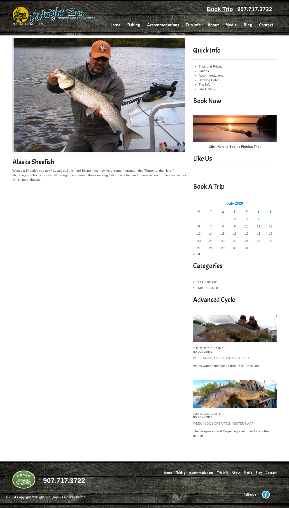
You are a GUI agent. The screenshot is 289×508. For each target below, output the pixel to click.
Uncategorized (207, 288)
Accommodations (163, 25)
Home (114, 25)
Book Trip (220, 9)
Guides (204, 71)
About (213, 25)
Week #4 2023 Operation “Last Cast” (221, 358)
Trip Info (193, 25)
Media (231, 25)
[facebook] (266, 494)
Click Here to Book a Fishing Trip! (235, 146)
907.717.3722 (254, 9)
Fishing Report (207, 282)
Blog (248, 25)
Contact (266, 25)
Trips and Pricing (211, 66)
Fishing (133, 25)
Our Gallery (207, 89)
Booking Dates (209, 80)
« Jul (196, 254)
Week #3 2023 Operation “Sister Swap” (223, 423)
